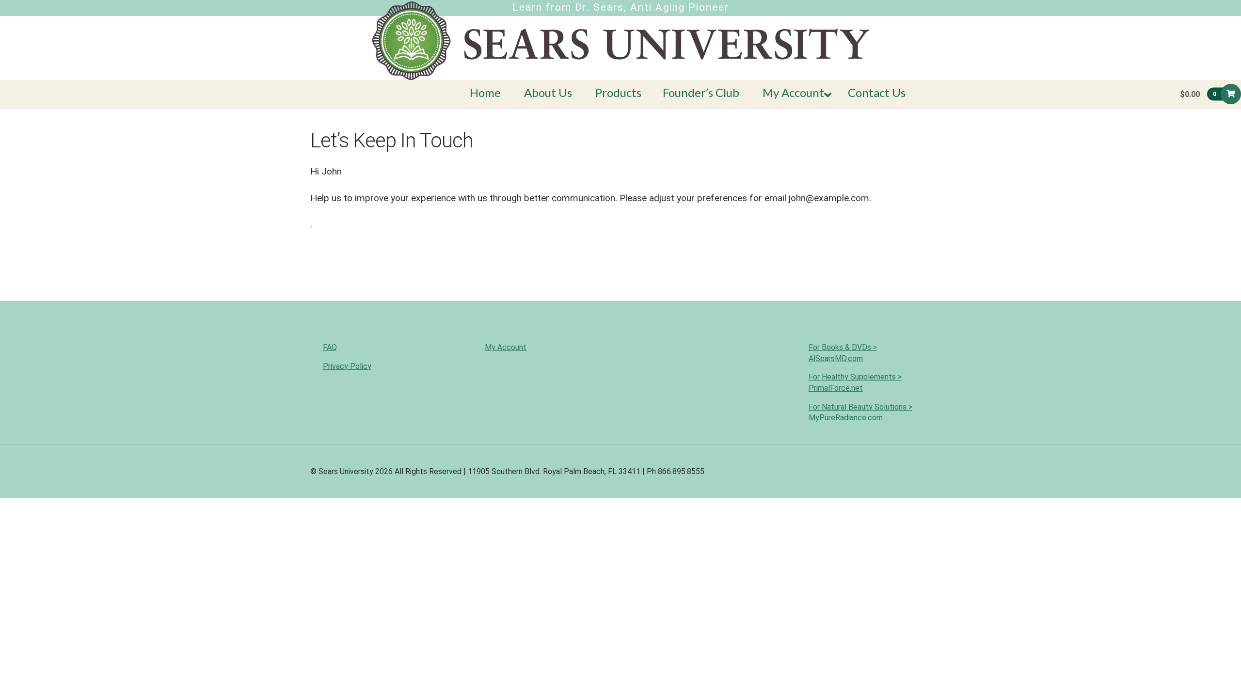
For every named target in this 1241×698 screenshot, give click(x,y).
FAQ (330, 347)
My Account (505, 347)
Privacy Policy (347, 366)
